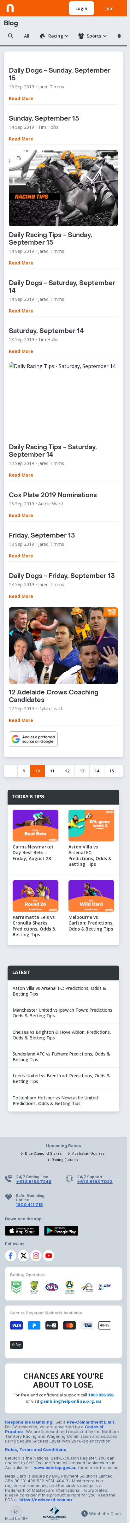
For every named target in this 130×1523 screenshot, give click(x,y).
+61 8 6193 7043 (95, 1181)
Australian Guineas (88, 1153)
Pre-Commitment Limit (91, 1422)
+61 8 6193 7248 (33, 1181)
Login (81, 8)
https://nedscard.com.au (45, 1499)
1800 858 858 (100, 1395)
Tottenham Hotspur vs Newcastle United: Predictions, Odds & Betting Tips (56, 1100)
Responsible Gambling (29, 1422)
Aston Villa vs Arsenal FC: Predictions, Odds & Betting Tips (59, 991)
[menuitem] (54, 36)
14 (97, 771)
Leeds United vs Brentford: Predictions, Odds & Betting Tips (61, 1078)
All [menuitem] (26, 36)
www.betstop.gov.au (55, 1467)
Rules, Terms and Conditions (35, 1449)
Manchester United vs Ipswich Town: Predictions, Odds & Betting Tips (63, 1013)
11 (52, 771)
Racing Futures (65, 1159)
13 (82, 771)
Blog (11, 23)
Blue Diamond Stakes (43, 1153)
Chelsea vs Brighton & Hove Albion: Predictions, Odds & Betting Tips (62, 1035)
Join (109, 8)
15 (111, 771)
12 (67, 771)
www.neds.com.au (25, 6)
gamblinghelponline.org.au (70, 1401)
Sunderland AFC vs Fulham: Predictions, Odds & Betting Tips (61, 1056)
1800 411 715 (29, 1204)
